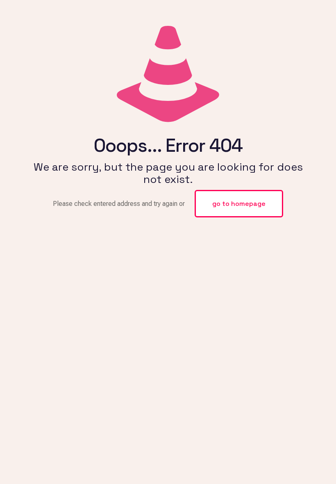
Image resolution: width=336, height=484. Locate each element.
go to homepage (239, 203)
